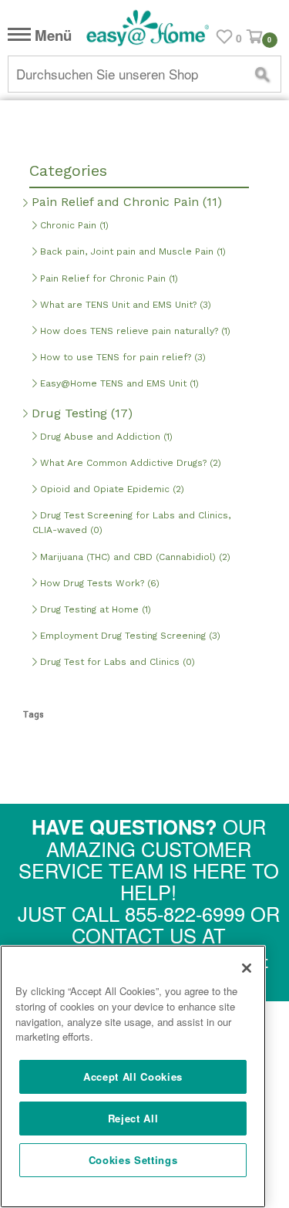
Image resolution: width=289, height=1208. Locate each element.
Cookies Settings (133, 1159)
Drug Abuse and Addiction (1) (105, 436)
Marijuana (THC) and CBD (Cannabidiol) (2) (133, 557)
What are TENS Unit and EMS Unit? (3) (124, 304)
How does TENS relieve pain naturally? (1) (133, 331)
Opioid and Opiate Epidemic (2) (110, 489)
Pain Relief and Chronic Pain (125, 201)
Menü (51, 36)
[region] (133, 1076)
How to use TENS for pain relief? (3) (121, 357)
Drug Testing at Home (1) (94, 609)
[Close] (247, 968)
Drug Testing (80, 413)
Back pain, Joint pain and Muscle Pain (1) (131, 251)
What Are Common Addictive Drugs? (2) (129, 462)
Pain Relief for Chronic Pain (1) (107, 278)
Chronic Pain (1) (73, 225)
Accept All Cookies (133, 1076)
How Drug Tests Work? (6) (98, 583)
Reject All (133, 1118)
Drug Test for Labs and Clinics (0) (116, 661)
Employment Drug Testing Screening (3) (128, 635)
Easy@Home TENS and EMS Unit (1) (118, 383)
